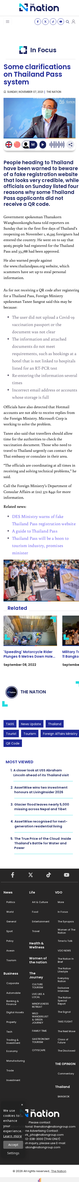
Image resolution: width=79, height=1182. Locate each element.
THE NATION (54, 92)
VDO (58, 892)
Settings (13, 1153)
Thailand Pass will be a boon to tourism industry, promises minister (40, 545)
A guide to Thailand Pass (34, 531)
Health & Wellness (36, 945)
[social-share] (37, 21)
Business (11, 973)
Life (32, 892)
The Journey (36, 975)
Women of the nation (38, 960)
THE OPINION (65, 1064)
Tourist (11, 734)
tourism (29, 734)
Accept (13, 1145)
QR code (13, 743)
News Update (31, 724)
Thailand (54, 724)
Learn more (12, 1136)
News (8, 892)
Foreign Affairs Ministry (60, 734)
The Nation (58, 1171)
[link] (30, 645)
